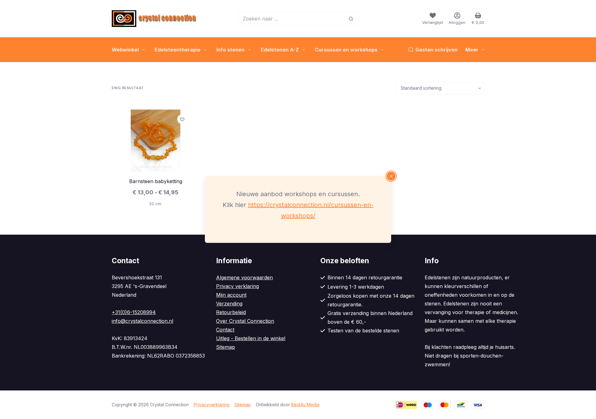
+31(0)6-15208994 (134, 312)
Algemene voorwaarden (244, 277)
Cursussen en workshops (346, 50)
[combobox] (291, 18)
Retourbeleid (231, 312)
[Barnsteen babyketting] (155, 141)
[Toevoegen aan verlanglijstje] (182, 119)
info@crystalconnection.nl (142, 321)
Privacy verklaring (237, 286)
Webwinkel (125, 50)
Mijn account (231, 295)
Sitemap (225, 347)
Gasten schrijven (436, 50)
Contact (225, 330)
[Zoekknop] (351, 18)
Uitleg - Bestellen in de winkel (250, 338)
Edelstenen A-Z (280, 50)
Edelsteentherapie (178, 50)
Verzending (229, 303)
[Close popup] (391, 176)
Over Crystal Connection (245, 321)
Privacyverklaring (211, 404)
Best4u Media (305, 404)
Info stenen (230, 50)
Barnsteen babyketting (155, 181)
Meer (471, 50)
